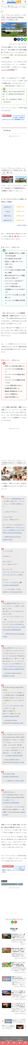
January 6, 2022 (7, 539)
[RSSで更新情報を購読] (15, 922)
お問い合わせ (9, 1040)
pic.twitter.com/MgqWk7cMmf (15, 669)
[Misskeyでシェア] (23, 644)
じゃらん (7, 211)
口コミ (21, 884)
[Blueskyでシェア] (17, 644)
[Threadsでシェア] (11, 649)
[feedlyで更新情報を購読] (12, 922)
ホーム (5, 1038)
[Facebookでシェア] (18, 39)
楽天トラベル (7, 215)
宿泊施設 (5, 881)
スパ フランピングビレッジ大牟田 (10, 884)
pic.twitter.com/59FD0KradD (13, 629)
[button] (25, 531)
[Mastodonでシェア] (11, 644)
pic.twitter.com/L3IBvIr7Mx (10, 776)
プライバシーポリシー (17, 1038)
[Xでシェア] (15, 39)
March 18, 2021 (17, 592)
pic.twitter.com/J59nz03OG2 (11, 802)
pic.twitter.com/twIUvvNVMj (11, 716)
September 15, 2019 (8, 676)
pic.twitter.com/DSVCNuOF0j (14, 755)
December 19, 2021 (18, 762)
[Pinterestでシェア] (8, 653)
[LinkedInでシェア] (14, 653)
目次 (6, 130)
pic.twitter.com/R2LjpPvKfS (11, 585)
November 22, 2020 (17, 723)
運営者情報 (20, 1040)
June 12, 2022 (19, 780)
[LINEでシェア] (25, 39)
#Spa (8, 797)
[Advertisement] (14, 151)
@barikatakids (17, 498)
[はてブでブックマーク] (21, 39)
